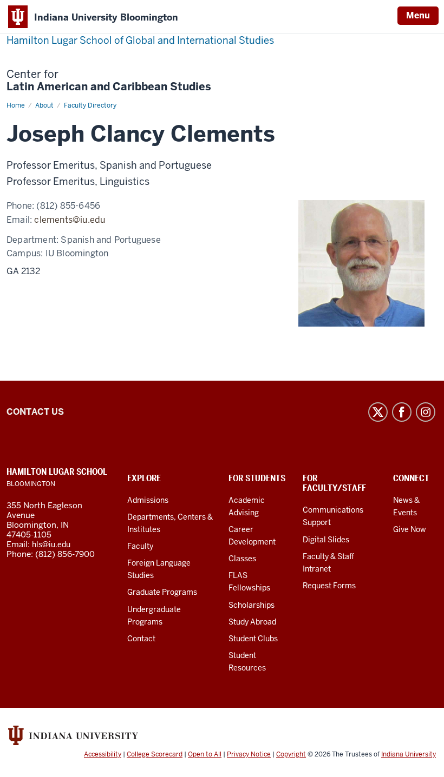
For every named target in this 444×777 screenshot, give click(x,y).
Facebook (402, 412)
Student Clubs (253, 638)
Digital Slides (326, 539)
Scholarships (251, 605)
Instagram (425, 412)
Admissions (147, 500)
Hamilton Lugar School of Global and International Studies (140, 40)
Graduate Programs (162, 592)
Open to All (204, 754)
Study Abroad (252, 622)
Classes (242, 558)
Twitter (378, 412)
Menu (418, 15)
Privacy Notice (249, 754)
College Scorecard (154, 754)
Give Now (409, 529)
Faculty (140, 546)
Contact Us (35, 411)
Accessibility (102, 754)
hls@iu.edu (51, 544)
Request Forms (329, 585)
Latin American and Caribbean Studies (108, 80)
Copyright (291, 754)
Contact (141, 638)
